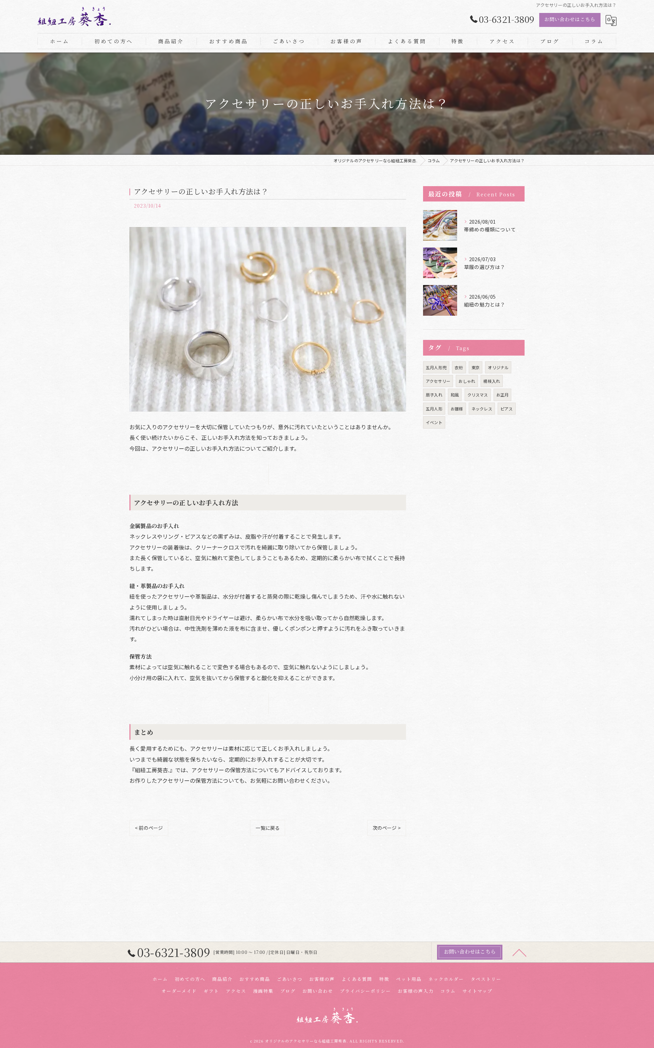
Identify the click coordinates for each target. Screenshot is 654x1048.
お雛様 (457, 408)
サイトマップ (478, 991)
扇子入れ (434, 395)
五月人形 (434, 408)
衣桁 (459, 367)
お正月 (502, 395)
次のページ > (387, 827)
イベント (434, 422)
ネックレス (481, 408)
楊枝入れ (491, 381)
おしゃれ (466, 381)
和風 (455, 395)
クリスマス (477, 395)
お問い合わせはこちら (569, 19)
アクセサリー (438, 381)
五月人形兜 (436, 367)
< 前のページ (149, 827)
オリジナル (498, 367)
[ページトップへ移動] (519, 952)
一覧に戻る (267, 827)
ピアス (506, 408)
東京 (475, 367)
